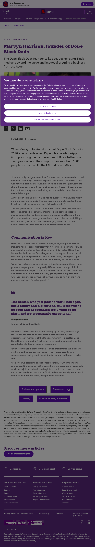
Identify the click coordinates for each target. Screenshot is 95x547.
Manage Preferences (47, 113)
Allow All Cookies (47, 106)
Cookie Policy (56, 99)
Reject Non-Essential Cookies (47, 120)
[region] (47, 101)
